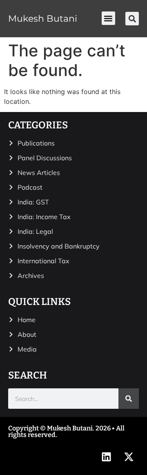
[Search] (128, 398)
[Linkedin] (106, 456)
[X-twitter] (128, 456)
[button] (108, 18)
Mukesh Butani (42, 18)
